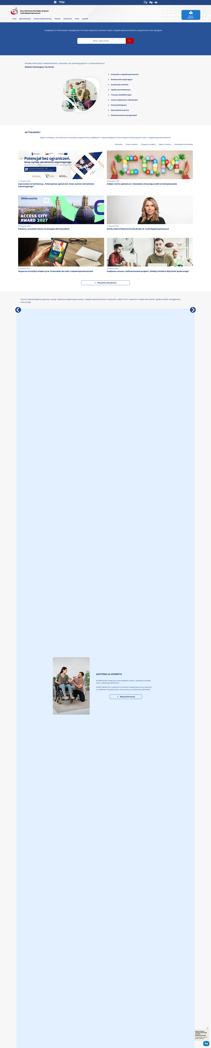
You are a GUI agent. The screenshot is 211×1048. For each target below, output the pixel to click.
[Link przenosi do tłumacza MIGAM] (151, 2)
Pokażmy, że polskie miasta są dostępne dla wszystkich (43, 229)
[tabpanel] (105, 212)
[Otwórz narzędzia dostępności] (145, 2)
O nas (14, 19)
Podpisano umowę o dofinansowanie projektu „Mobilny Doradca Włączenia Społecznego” (148, 271)
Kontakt (85, 19)
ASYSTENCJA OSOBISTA (109, 674)
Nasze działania (25, 19)
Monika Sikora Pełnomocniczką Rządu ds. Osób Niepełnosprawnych (138, 229)
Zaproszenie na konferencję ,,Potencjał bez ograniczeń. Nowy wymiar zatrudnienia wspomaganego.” (56, 185)
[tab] (118, 144)
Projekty (57, 19)
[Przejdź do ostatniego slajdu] (18, 310)
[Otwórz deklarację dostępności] (55, 2)
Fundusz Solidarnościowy (43, 19)
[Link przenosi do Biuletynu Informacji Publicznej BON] (62, 2)
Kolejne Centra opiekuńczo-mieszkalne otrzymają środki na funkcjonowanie (142, 184)
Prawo (77, 19)
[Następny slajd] (193, 310)
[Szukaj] (130, 41)
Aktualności (67, 19)
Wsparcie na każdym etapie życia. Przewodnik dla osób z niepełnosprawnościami (55, 271)
